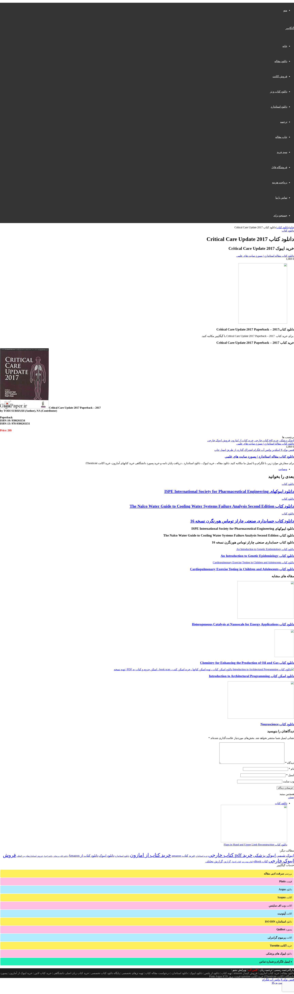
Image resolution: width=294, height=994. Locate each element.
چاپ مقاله (281, 137)
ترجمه (283, 121)
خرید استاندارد (202, 856)
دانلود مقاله (280, 61)
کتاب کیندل (236, 862)
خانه (284, 46)
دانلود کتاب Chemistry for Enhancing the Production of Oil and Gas (247, 663)
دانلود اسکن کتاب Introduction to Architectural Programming (251, 676)
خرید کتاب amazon (183, 855)
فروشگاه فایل (279, 167)
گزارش (227, 861)
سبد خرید (282, 152)
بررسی (278, 873)
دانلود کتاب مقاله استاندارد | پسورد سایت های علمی (265, 255)
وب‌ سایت (288, 781)
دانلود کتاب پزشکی (60, 856)
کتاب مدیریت (247, 862)
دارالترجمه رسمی (284, 969)
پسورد (284, 929)
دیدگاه (289, 762)
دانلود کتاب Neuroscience (277, 724)
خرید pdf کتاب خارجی (266, 440)
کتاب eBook (261, 861)
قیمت (285, 881)
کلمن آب (253, 969)
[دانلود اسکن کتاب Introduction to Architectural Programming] (204, 669)
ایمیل (290, 775)
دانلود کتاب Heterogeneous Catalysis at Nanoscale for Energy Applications (243, 624)
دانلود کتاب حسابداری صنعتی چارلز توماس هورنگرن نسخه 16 (242, 521)
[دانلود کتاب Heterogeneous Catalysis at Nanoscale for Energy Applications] (265, 617)
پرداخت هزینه (279, 182)
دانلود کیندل (48, 856)
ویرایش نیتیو (239, 969)
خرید (281, 945)
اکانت (284, 897)
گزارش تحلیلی (214, 861)
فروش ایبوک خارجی (218, 440)
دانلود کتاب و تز (278, 91)
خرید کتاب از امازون (242, 440)
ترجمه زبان (266, 969)
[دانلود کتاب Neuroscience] (261, 717)
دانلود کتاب (282, 227)
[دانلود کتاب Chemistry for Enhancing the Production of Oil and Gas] (284, 656)
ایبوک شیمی (285, 855)
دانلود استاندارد (279, 106)
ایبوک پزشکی (286, 440)
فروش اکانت (280, 76)
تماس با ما (281, 197)
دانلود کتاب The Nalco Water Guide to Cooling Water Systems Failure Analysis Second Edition (212, 506)
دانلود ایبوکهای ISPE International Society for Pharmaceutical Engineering (229, 491)
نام (291, 768)
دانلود (285, 889)
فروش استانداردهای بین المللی (30, 856)
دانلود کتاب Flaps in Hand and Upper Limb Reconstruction (255, 844)
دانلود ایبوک (106, 855)
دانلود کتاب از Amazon (83, 855)
